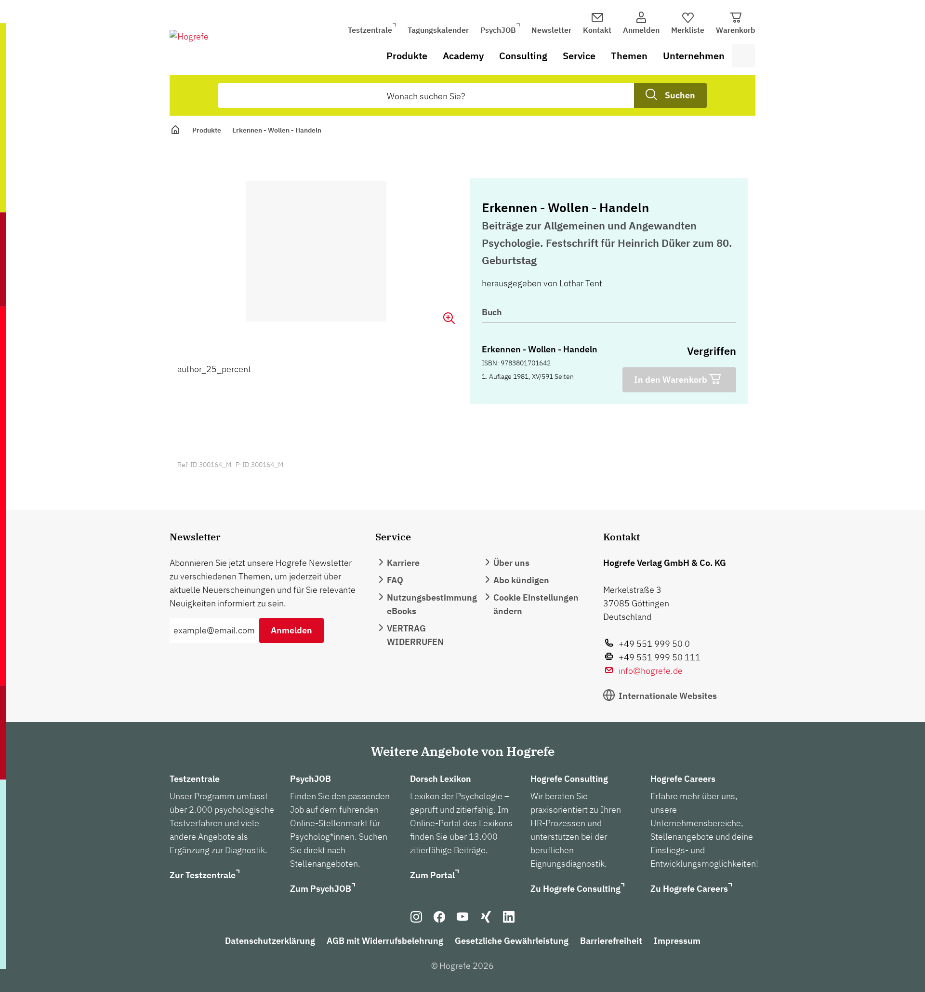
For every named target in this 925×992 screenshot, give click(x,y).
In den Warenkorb (671, 379)
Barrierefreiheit (611, 940)
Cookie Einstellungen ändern (536, 604)
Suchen (680, 95)
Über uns (511, 562)
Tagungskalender (438, 30)
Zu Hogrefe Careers (689, 888)
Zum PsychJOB (320, 888)
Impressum (677, 940)
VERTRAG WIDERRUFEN (415, 635)
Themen (629, 55)
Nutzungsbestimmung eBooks (432, 604)
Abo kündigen (521, 580)
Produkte (406, 55)
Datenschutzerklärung (270, 940)
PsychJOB (498, 30)
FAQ (395, 580)
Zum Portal (432, 875)
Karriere (403, 562)
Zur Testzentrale (203, 875)
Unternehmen (694, 55)
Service (579, 55)
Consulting (523, 55)
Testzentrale (370, 30)
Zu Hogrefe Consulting (575, 888)
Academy (463, 55)
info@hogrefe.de (651, 670)
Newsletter (551, 30)
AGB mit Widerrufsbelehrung (385, 940)
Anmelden (291, 630)
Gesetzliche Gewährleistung (511, 940)
